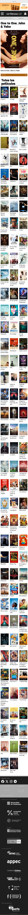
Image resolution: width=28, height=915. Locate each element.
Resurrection (4, 627)
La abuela (12, 419)
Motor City (13, 564)
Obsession (3, 581)
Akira (11, 116)
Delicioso (21, 198)
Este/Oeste (13, 351)
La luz (2, 455)
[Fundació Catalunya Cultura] (14, 897)
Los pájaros (13, 510)
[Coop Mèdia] (14, 879)
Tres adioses (13, 700)
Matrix (2, 547)
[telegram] (15, 782)
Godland (3, 384)
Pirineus (7, 27)
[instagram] (11, 782)
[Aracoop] (14, 813)
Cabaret (21, 166)
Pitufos (12, 596)
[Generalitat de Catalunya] (14, 804)
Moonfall (3, 564)
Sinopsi (3, 75)
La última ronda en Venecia (12, 475)
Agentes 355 (4, 116)
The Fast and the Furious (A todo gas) (4, 683)
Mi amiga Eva (13, 547)
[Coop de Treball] (14, 822)
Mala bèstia (22, 510)
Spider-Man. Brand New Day (4, 664)
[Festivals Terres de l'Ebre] (14, 888)
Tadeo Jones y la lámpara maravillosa (23, 664)
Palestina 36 (4, 596)
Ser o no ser (13, 646)
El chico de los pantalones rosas (23, 248)
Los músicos (22, 492)
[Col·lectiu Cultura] (14, 871)
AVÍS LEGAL (7, 790)
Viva (2, 753)
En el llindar (13, 334)
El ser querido (14, 300)
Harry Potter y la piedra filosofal (4, 402)
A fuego (12, 99)
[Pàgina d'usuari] (25, 14)
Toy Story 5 (13, 681)
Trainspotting (23, 681)
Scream (3, 646)
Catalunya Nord (21, 21)
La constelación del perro (4, 438)
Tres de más (22, 700)
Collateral (13, 181)
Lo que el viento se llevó (12, 493)
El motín (3, 300)
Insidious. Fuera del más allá (14, 402)
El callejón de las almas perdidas (4, 248)
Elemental (3, 334)
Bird (11, 166)
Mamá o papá (4, 527)
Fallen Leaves (23, 351)
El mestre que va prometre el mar (14, 283)
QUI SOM (7, 786)
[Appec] (14, 862)
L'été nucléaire (5, 419)
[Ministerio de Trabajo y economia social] (14, 842)
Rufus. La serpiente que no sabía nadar (23, 629)
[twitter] (6, 782)
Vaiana (2, 737)
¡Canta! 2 (3, 99)
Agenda (21, 18)
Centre (21, 24)
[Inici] (14, 14)
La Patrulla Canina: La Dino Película (22, 456)
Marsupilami (22, 527)
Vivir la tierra (13, 753)
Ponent (7, 21)
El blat (21, 230)
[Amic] (14, 854)
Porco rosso (4, 611)
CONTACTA (21, 786)
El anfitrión (13, 230)
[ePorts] (14, 908)
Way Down (4, 770)
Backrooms (4, 149)
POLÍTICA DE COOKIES (7, 795)
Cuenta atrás (13, 198)
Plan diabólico (23, 596)
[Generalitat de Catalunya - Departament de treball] (14, 832)
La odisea (12, 455)
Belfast (3, 166)
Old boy (12, 581)
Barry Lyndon (23, 149)
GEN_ (11, 367)
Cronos (3, 198)
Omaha (21, 581)
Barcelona (21, 27)
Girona (7, 24)
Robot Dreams (14, 627)
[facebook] (2, 782)
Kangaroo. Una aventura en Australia (23, 402)
